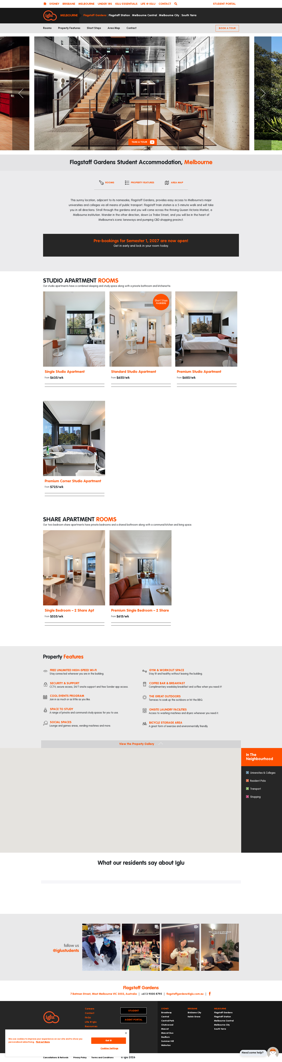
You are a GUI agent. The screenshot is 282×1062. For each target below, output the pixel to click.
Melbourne (69, 15)
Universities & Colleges (262, 773)
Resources (91, 1026)
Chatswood (167, 1025)
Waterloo (166, 1045)
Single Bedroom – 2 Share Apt (69, 610)
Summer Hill (167, 1041)
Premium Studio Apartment (199, 372)
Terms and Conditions (102, 1058)
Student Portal (224, 4)
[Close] (126, 1033)
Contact (165, 4)
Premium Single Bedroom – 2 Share (140, 610)
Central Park (167, 1021)
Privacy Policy (79, 1058)
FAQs (88, 1017)
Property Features (69, 28)
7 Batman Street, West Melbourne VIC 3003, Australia (103, 994)
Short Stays (94, 28)
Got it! (108, 1041)
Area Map (114, 28)
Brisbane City (194, 1013)
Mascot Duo (167, 1033)
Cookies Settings (109, 1048)
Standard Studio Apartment (133, 372)
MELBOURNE (86, 4)
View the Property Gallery (136, 744)
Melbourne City (169, 15)
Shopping (255, 797)
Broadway (166, 1013)
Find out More (43, 1042)
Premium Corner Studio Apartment (73, 481)
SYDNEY (54, 4)
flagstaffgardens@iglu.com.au (185, 994)
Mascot (165, 1029)
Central (165, 1017)
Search (176, 4)
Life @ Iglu (148, 4)
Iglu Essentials (126, 4)
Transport (255, 789)
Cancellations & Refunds (55, 1058)
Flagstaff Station (119, 15)
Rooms (47, 28)
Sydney (165, 1009)
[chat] (273, 1053)
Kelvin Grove (194, 1017)
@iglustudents (66, 951)
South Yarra (188, 15)
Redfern (165, 1037)
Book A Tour (227, 28)
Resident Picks (258, 781)
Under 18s (105, 4)
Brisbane (192, 1009)
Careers (89, 1009)
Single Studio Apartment (65, 372)
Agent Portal (133, 1019)
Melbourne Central (144, 15)
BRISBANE (69, 4)
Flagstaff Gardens (94, 15)
